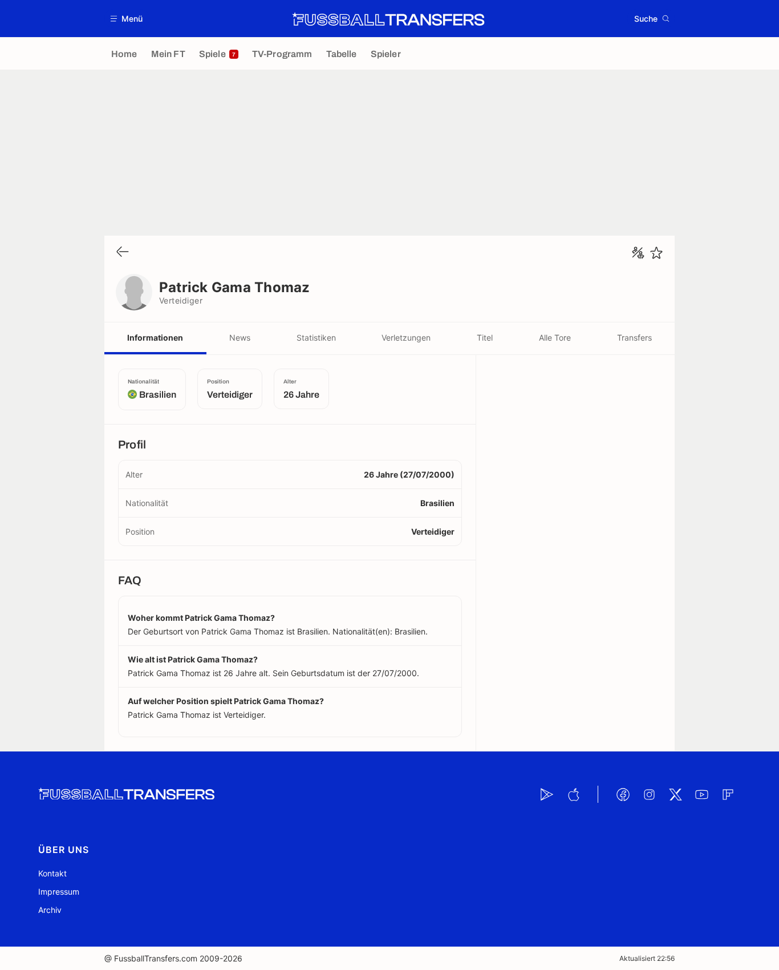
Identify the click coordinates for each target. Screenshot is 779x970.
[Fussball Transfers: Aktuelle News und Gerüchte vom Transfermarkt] (388, 19)
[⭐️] (656, 253)
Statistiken (316, 337)
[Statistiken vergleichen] (638, 253)
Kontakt (52, 873)
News (239, 337)
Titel (485, 337)
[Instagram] (649, 794)
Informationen (155, 337)
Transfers (634, 337)
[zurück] (122, 252)
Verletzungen (406, 337)
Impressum (58, 891)
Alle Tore (555, 337)
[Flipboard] (727, 794)
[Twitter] (675, 794)
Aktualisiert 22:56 (647, 958)
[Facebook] (622, 794)
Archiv (50, 910)
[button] (126, 18)
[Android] (546, 794)
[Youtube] (701, 794)
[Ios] (573, 794)
